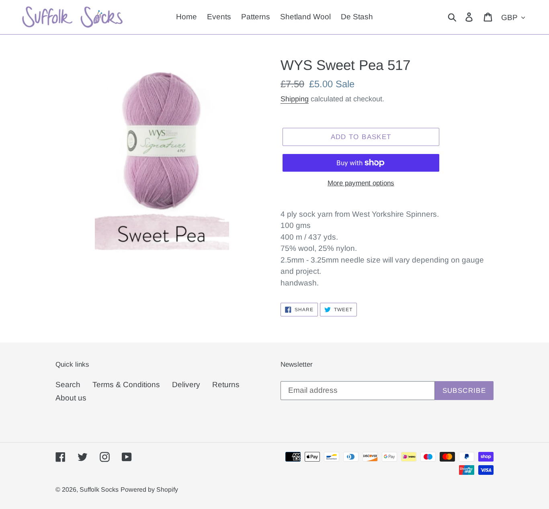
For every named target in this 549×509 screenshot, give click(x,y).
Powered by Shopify (149, 489)
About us (70, 398)
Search (67, 384)
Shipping (295, 99)
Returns (226, 384)
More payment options (361, 183)
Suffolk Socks (99, 489)
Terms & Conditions (126, 384)
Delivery (186, 384)
